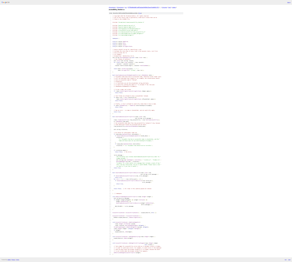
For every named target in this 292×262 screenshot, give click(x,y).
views (174, 7)
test (169, 7)
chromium (112, 7)
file (140, 13)
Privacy (13, 259)
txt (286, 259)
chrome (164, 7)
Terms (17, 259)
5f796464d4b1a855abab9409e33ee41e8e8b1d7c (143, 7)
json (289, 259)
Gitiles (9, 259)
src (126, 7)
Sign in (288, 2)
